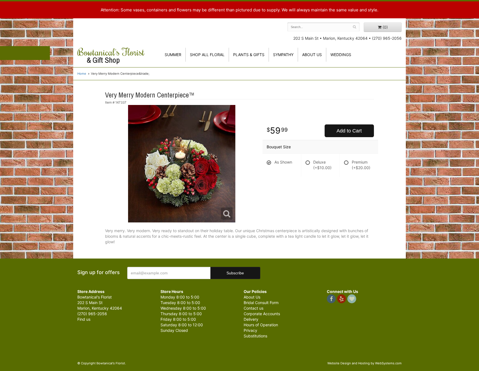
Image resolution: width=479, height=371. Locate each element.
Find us (83, 319)
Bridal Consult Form (261, 302)
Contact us (253, 308)
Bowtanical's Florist (110, 55)
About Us (252, 297)
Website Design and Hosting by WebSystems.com (364, 363)
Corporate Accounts (262, 313)
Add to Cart (349, 131)
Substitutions (255, 336)
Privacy (250, 330)
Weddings (340, 54)
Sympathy (283, 54)
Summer (173, 54)
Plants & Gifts (248, 54)
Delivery (251, 319)
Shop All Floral (207, 54)
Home (81, 74)
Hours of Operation (261, 324)
